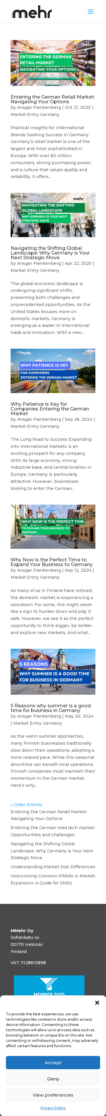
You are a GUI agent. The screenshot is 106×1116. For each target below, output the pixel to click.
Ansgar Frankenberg (39, 107)
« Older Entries (26, 804)
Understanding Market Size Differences (53, 866)
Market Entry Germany (35, 114)
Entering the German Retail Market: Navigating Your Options (53, 99)
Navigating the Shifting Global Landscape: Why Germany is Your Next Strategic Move (50, 252)
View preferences (53, 1095)
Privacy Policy (53, 1108)
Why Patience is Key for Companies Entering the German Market (50, 408)
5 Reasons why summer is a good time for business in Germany (51, 708)
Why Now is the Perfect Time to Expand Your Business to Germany (52, 562)
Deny (53, 1079)
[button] (97, 1003)
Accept (53, 1062)
